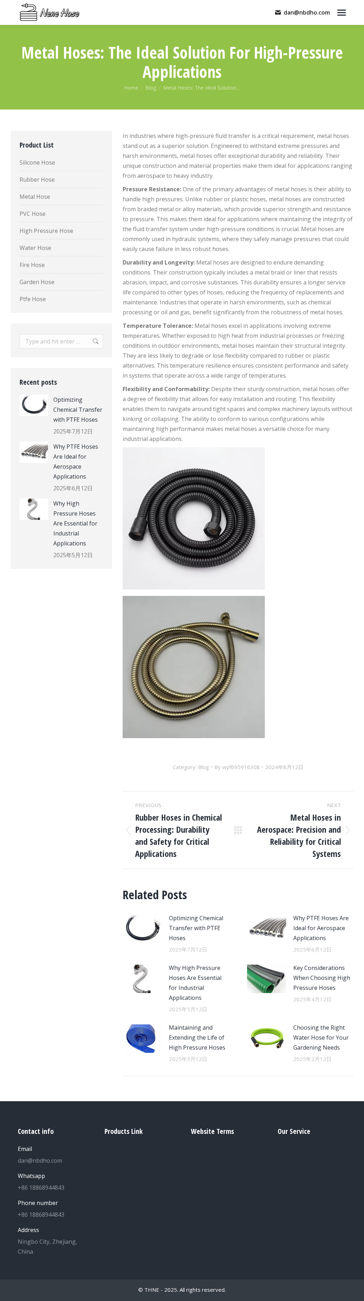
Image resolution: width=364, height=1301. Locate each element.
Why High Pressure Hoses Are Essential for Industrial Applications (195, 983)
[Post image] (142, 929)
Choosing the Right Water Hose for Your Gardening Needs (321, 1037)
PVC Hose (33, 214)
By (237, 767)
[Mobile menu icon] (341, 12)
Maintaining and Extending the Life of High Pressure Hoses (197, 1037)
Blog (203, 767)
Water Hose (35, 248)
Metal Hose (35, 197)
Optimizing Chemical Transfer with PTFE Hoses (196, 928)
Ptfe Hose (33, 299)
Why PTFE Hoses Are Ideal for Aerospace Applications (321, 928)
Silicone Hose (37, 162)
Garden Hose (37, 282)
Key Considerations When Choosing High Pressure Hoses (321, 978)
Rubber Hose (37, 179)
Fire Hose (32, 265)
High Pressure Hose (46, 231)
